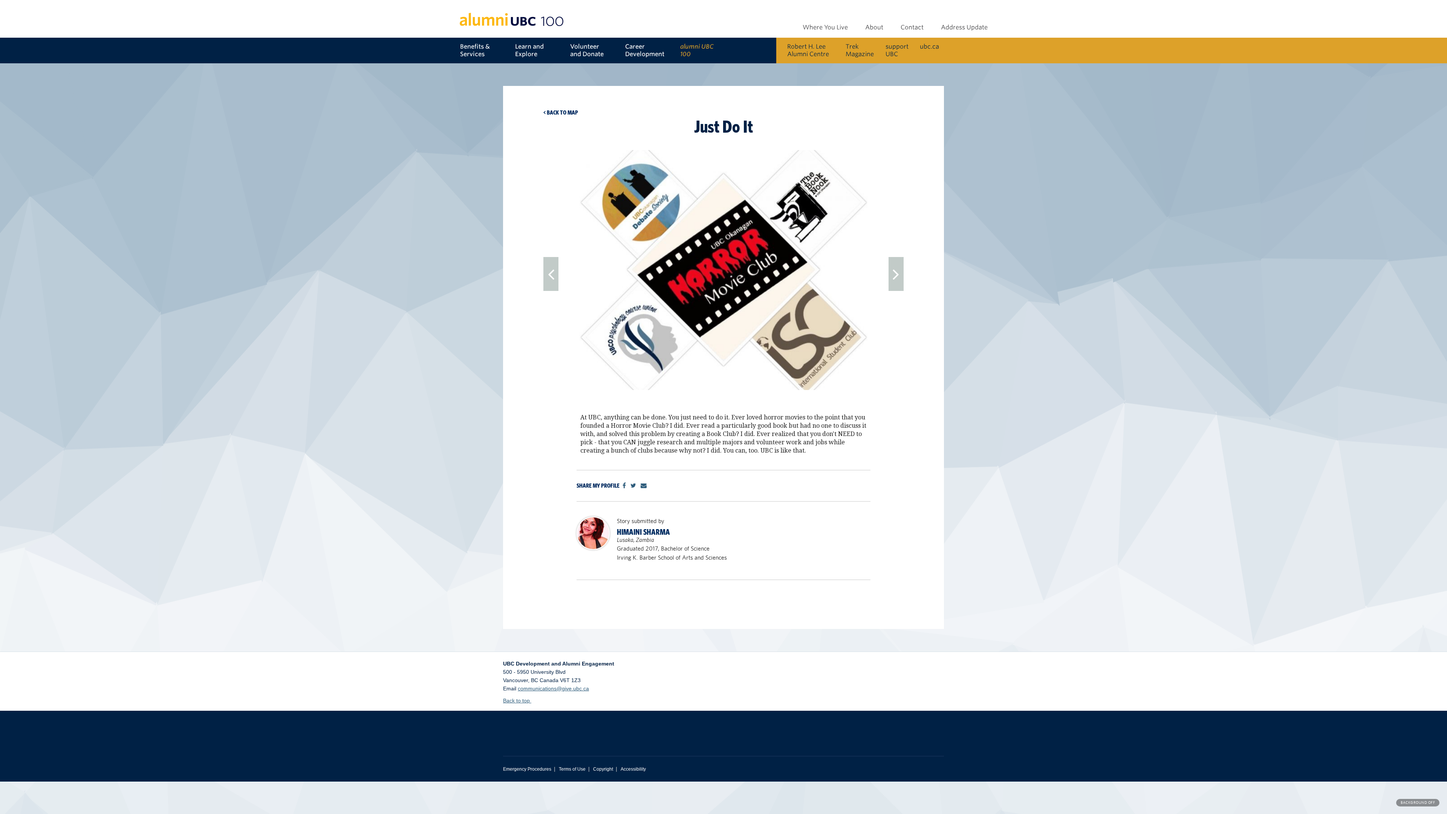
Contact (912, 27)
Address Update (964, 27)
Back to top (517, 701)
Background (1418, 802)
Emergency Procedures (527, 769)
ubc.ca (929, 46)
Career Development (644, 50)
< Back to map (560, 112)
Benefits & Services (475, 50)
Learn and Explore (529, 50)
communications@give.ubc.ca (553, 688)
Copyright (603, 769)
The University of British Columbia (591, 727)
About (874, 27)
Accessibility (633, 769)
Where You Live (825, 27)
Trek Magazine (860, 50)
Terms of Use (572, 769)
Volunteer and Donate (587, 50)
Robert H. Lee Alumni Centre (808, 50)
